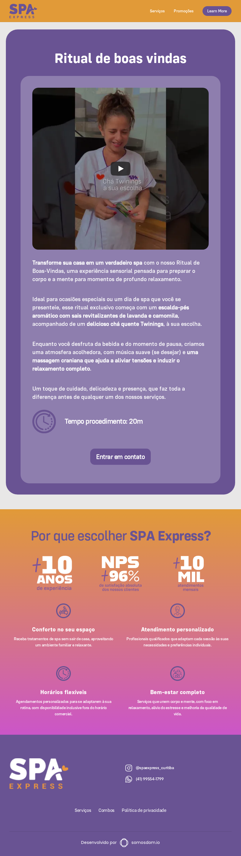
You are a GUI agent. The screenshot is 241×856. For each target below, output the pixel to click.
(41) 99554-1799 (150, 779)
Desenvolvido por (99, 842)
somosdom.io (145, 842)
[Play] (120, 169)
